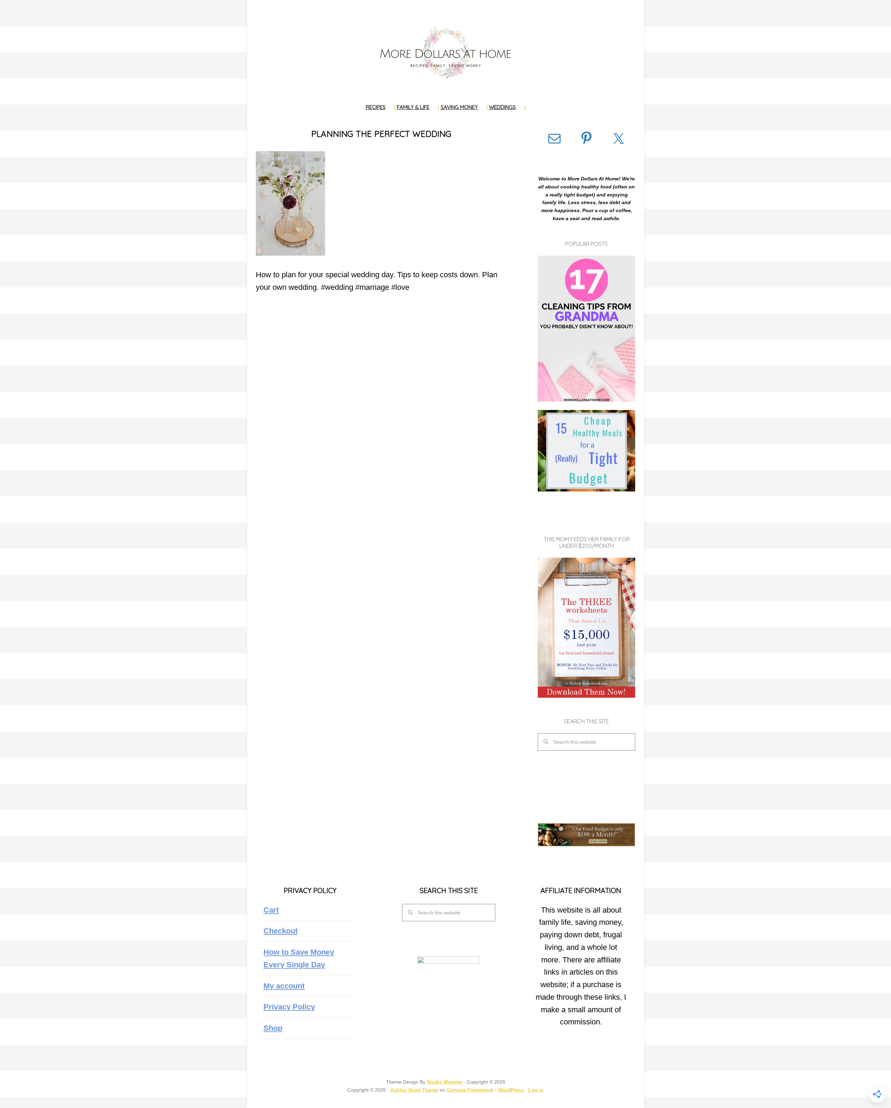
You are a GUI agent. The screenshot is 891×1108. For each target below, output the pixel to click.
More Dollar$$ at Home (445, 52)
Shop (272, 1028)
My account (284, 986)
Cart (271, 910)
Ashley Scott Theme (414, 1090)
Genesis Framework (470, 1090)
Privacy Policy (289, 1006)
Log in (536, 1090)
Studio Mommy (444, 1082)
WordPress (511, 1090)
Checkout (280, 931)
